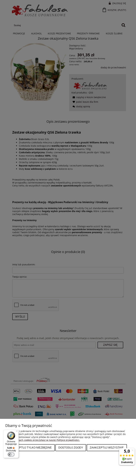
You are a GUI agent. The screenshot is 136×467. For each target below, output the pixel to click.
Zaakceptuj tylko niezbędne (30, 447)
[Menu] (17, 432)
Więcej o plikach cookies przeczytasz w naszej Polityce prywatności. (42, 440)
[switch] (11, 454)
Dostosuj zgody (70, 447)
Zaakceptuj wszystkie (107, 447)
